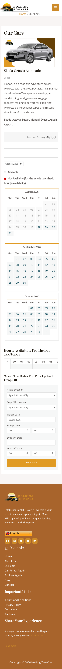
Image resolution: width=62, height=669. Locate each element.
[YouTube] (28, 541)
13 (53, 265)
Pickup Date (13, 414)
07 (10, 265)
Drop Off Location (16, 402)
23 (24, 276)
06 (53, 259)
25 (39, 276)
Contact (9, 585)
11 (39, 265)
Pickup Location (15, 389)
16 (24, 271)
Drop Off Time (14, 448)
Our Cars (10, 566)
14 (10, 271)
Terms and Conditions (18, 600)
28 (39, 227)
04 (39, 259)
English (14, 533)
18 (39, 271)
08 (17, 265)
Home (22, 14)
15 (17, 271)
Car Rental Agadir (15, 570)
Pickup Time (13, 425)
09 (24, 265)
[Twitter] (21, 541)
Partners (10, 614)
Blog (7, 580)
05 (46, 259)
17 (31, 271)
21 (10, 276)
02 (24, 259)
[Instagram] (14, 541)
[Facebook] (7, 541)
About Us (10, 561)
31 (10, 233)
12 (46, 265)
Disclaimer (11, 609)
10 (31, 265)
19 (46, 271)
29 (46, 227)
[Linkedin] (35, 541)
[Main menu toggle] (55, 7)
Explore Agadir (13, 575)
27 (53, 276)
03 (31, 259)
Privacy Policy (13, 605)
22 (17, 276)
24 (31, 276)
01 (17, 259)
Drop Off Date (14, 437)
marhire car (37, 635)
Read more (10, 645)
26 (46, 276)
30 (53, 227)
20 (53, 271)
